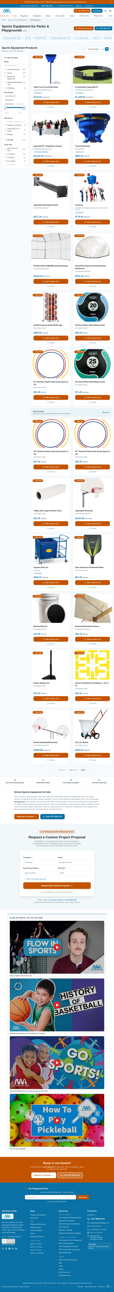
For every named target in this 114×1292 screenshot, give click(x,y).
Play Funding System (66, 1243)
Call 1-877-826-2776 (54, 817)
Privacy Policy (102, 1286)
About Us (79, 6)
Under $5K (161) (10, 96)
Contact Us (89, 6)
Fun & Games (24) (81, 38)
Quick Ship (34, 1218)
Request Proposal (85, 28)
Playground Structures (38, 1224)
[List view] (110, 49)
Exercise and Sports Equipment (17, 20)
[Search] (105, 11)
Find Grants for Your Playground (70, 1240)
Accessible (60, 16)
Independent (37, 16)
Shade (32, 1233)
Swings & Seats (35, 1227)
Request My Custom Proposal (55, 886)
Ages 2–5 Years (35, 1250)
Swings (48, 16)
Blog (60, 1263)
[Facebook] (3, 1249)
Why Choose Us (64, 1272)
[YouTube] (13, 1249)
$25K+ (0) (20, 104)
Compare (52, 107)
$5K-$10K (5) (9, 100)
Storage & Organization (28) (60, 38)
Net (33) (28, 38)
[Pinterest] (9, 1249)
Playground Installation (67, 1221)
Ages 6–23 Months (37, 1253)
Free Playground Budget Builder (70, 1217)
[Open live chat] (108, 1286)
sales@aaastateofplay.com (99, 1223)
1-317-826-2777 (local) (98, 1229)
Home (3, 20)
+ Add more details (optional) (36, 879)
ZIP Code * (62, 868)
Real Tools (99, 16)
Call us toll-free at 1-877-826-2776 (64, 900)
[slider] (6, 107)
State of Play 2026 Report (68, 1260)
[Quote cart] (110, 11)
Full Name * (27, 857)
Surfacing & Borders (37, 1236)
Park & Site (85, 16)
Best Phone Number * (31, 868)
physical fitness (19, 801)
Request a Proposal (25, 817)
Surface (71, 16)
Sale (15, 16)
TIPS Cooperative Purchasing (69, 1249)
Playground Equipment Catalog (70, 1233)
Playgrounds (24, 16)
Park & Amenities (36, 1230)
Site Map (80, 1286)
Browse (105, 412)
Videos (61, 1269)
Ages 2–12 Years (36, 1247)
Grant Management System (68, 1246)
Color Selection (64, 1227)
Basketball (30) (40, 38)
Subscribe (83, 1197)
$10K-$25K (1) (9, 104)
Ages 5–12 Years (36, 1244)
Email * (60, 857)
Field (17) (96, 38)
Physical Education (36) (12, 38)
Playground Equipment (38, 1215)
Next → (84, 770)
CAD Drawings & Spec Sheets (69, 1224)
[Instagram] (6, 1249)
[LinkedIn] (16, 1249)
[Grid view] (107, 49)
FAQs (61, 1266)
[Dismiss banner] (112, 2)
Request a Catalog (65, 1230)
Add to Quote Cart (52, 102)
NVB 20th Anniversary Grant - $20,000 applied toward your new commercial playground (55, 2)
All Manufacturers (65, 1275)
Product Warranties (91, 1286)
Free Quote (97, 11)
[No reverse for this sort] (83, 49)
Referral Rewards (65, 1252)
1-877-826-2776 (46, 6)
